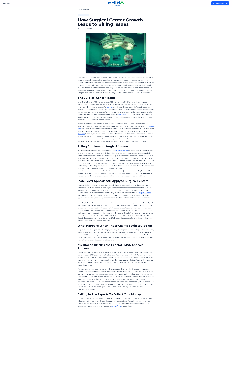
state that (81, 134)
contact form (116, 306)
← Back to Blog (83, 10)
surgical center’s (145, 193)
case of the (122, 115)
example (110, 107)
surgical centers (122, 151)
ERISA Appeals (83, 15)
